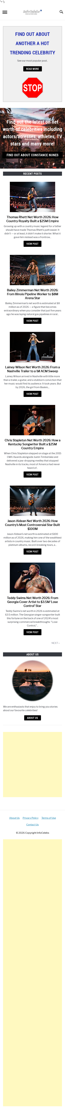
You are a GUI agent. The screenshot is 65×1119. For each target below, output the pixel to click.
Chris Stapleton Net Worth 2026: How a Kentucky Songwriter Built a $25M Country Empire (32, 444)
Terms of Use (48, 818)
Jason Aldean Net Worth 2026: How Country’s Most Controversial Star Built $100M (32, 525)
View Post (32, 243)
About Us (32, 718)
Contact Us (32, 824)
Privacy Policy (30, 818)
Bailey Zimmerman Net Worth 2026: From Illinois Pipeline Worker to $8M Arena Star (32, 294)
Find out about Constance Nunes (32, 155)
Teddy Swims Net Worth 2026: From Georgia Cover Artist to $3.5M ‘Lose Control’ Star (32, 602)
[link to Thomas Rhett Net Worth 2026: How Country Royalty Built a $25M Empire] (32, 197)
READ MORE (32, 68)
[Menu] (5, 12)
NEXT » (56, 643)
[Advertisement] (32, 764)
